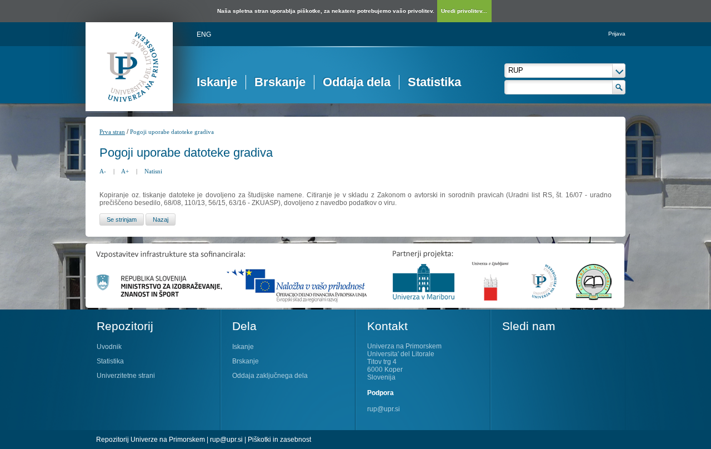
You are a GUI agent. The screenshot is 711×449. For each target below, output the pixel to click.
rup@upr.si (383, 409)
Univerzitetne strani (126, 376)
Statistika (434, 82)
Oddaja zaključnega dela (270, 376)
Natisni (153, 171)
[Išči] (619, 87)
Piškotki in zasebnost (279, 439)
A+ (125, 171)
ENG (204, 34)
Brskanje (280, 82)
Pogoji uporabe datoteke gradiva (172, 131)
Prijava (616, 34)
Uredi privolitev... (464, 11)
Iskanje (217, 82)
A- (102, 171)
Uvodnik (109, 347)
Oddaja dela (356, 82)
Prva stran (112, 131)
